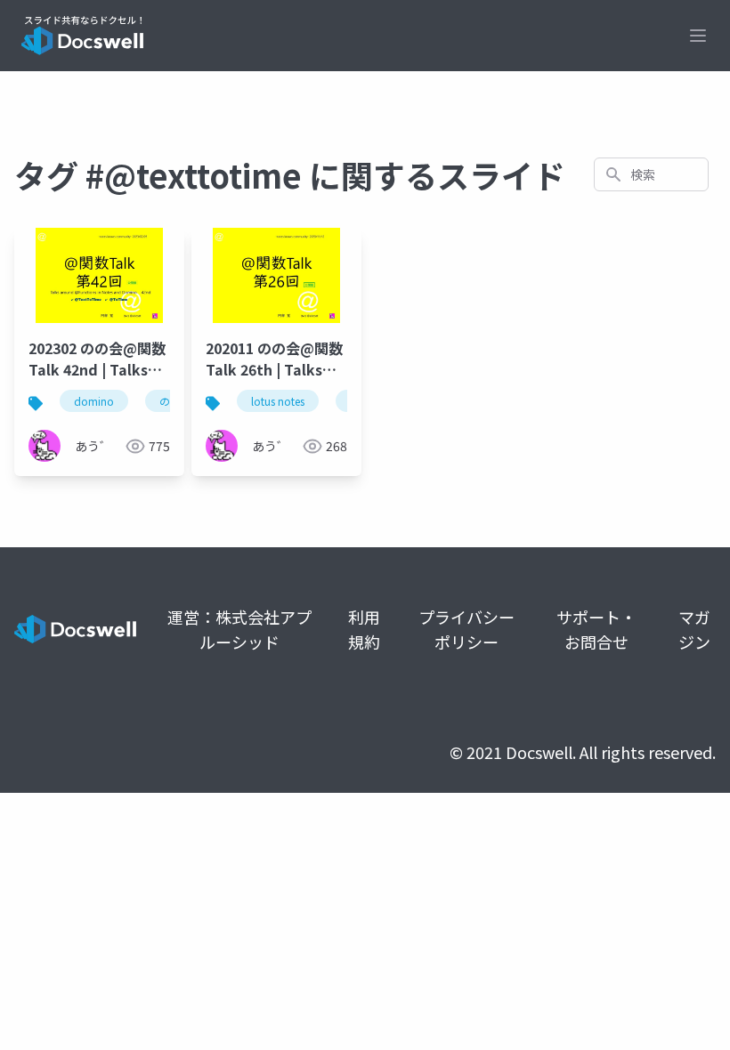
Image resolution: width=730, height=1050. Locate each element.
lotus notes (277, 400)
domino (94, 400)
